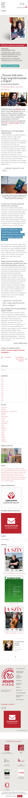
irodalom (15, 472)
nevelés (22, 475)
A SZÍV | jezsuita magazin (11, 123)
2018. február (6, 89)
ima (12, 472)
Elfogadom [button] (20, 796)
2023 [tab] (2, 384)
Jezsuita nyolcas (4, 421)
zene (2, 480)
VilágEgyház (4, 441)
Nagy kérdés (4, 428)
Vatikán (23, 479)
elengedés (22, 468)
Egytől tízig (3, 413)
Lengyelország (9, 475)
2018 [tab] (2, 394)
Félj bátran (19, 109)
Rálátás (2, 434)
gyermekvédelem (23, 470)
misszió (14, 475)
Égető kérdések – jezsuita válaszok (9, 411)
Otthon (2, 432)
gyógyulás (3, 472)
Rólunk (18, 687)
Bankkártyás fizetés (19, 696)
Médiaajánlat (20, 699)
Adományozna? (20, 668)
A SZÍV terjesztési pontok (19, 676)
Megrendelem (14, 66)
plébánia (5, 477)
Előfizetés (19, 680)
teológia (7, 479)
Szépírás (3, 435)
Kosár (24, 7)
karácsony (12, 474)
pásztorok (17, 477)
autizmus (5, 468)
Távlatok (3, 437)
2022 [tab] (2, 386)
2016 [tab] (2, 398)
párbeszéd (13, 477)
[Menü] (1, 10)
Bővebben (14, 796)
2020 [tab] (2, 390)
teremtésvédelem (13, 479)
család (16, 468)
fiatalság (9, 470)
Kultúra (3, 425)
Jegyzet (2, 420)
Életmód (3, 414)
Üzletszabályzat (20, 693)
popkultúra (9, 477)
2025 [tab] (2, 381)
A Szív (14, 87)
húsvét (10, 472)
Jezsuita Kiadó (3, 5)
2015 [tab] (2, 400)
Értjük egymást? (4, 416)
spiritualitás (22, 477)
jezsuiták (24, 472)
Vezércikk (3, 439)
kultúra (16, 474)
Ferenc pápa (4, 470)
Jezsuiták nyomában (5, 474)
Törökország (19, 479)
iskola (18, 472)
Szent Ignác (3, 479)
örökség (12, 480)
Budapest (12, 468)
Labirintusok (7, 357)
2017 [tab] (2, 396)
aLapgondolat (4, 407)
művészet (18, 475)
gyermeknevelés (16, 470)
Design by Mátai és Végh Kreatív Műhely (22, 730)
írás (4, 480)
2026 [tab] (2, 379)
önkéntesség (7, 480)
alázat (2, 468)
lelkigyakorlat (3, 475)
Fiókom (19, 7)
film (11, 470)
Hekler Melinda (6, 87)
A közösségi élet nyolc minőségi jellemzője (19, 358)
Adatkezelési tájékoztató (19, 672)
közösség (20, 474)
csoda (19, 468)
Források (3, 418)
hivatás (6, 472)
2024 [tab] (2, 382)
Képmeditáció (4, 423)
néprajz (2, 477)
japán (21, 472)
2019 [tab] (2, 392)
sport (25, 477)
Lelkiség (3, 427)
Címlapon (20, 87)
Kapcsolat (19, 690)
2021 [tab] (2, 388)
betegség (9, 468)
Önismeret (3, 430)
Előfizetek (5, 66)
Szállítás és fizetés (19, 683)
